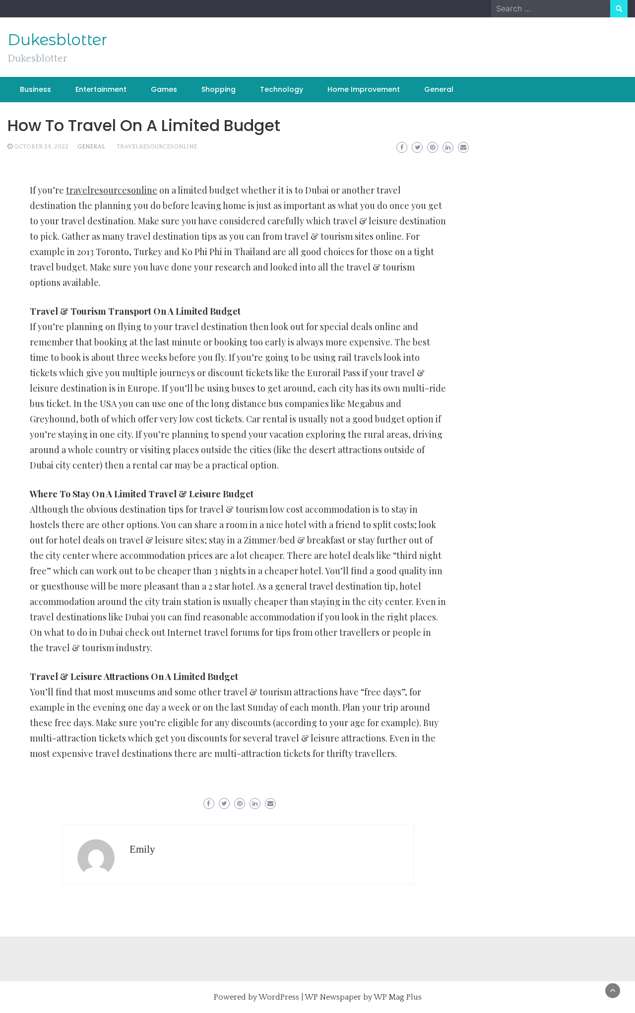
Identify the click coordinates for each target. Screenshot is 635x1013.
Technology (281, 89)
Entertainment (101, 89)
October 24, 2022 (41, 146)
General (438, 89)
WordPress (278, 997)
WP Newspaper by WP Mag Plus (363, 997)
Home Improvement (363, 89)
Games (164, 89)
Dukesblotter (57, 39)
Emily (142, 849)
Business (35, 89)
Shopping (218, 89)
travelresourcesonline (157, 146)
